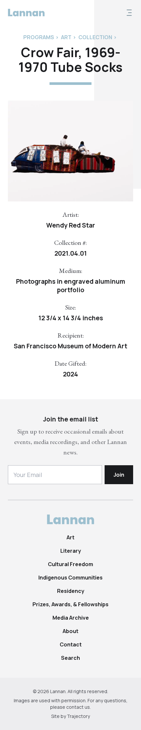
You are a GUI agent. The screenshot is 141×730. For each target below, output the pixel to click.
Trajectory (78, 716)
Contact (71, 644)
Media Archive (70, 617)
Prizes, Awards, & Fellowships (70, 604)
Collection (95, 37)
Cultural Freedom (70, 564)
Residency (70, 591)
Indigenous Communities (70, 577)
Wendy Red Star (70, 225)
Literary (70, 550)
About (70, 631)
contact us (78, 707)
